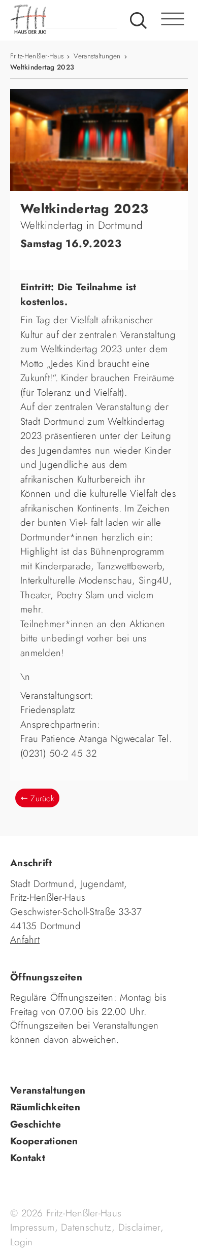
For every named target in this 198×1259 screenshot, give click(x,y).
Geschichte (35, 1124)
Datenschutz (86, 1227)
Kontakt (27, 1158)
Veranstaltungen (97, 56)
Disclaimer (139, 1227)
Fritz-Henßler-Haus (36, 56)
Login (21, 1242)
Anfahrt (25, 939)
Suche (138, 20)
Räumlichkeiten (45, 1107)
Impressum (32, 1227)
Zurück (42, 798)
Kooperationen (44, 1141)
